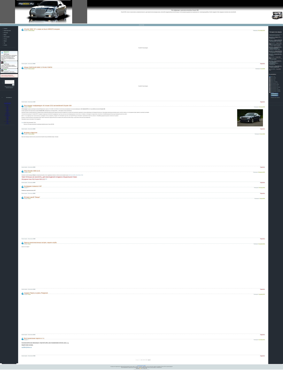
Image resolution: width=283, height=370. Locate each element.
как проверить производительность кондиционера (273, 63)
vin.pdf (23, 122)
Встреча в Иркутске (30, 132)
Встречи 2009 (7, 117)
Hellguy (271, 61)
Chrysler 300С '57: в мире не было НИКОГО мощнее (42, 29)
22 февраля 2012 (261, 172)
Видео (33, 30)
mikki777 (272, 51)
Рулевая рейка (273, 59)
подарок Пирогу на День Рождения (36, 293)
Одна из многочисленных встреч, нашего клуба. (40, 242)
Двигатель (7, 105)
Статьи (29, 172)
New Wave (272, 57)
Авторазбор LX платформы (276, 52)
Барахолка (7, 111)
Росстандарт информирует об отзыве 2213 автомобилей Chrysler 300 (47, 105)
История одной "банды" (32, 197)
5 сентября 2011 (262, 339)
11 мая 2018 (262, 68)
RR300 (271, 47)
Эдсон (271, 40)
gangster (272, 37)
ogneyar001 (272, 43)
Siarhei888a (272, 69)
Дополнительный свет (275, 35)
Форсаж (7, 122)
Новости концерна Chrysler (7, 104)
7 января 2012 (262, 198)
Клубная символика (7, 116)
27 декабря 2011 (261, 243)
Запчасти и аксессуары (7, 113)
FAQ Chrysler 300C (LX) (32, 171)
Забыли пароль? (9, 87)
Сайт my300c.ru (7, 123)
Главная (29, 30)
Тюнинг (7, 109)
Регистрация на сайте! (9, 86)
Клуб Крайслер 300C (141, 365)
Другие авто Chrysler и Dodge (7, 114)
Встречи (7, 119)
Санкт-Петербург (7, 118)
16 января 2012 (262, 187)
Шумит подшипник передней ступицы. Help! (274, 49)
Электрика (7, 106)
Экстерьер (7, 107)
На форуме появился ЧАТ (33, 186)
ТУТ (46, 179)
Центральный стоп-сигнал (276, 41)
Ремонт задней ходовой (275, 45)
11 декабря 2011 (262, 294)
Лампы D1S (272, 38)
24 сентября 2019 (261, 30)
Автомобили (7, 112)
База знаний (7, 110)
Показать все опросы (275, 97)
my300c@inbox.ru (27, 347)
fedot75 (271, 54)
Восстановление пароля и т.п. (34, 338)
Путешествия (7, 121)
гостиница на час (7, 102)
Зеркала (272, 55)
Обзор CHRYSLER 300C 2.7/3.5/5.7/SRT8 (38, 67)
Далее (149, 359)
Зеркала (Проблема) (274, 67)
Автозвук (7, 108)
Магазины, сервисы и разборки (7, 115)
